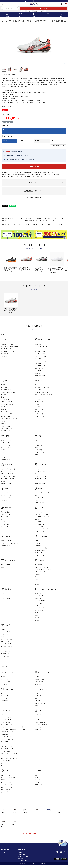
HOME (3, 218)
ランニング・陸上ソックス (7, 775)
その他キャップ (39, 785)
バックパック (38, 715)
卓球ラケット (38, 440)
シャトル (3, 450)
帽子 (36, 577)
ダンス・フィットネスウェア (41, 548)
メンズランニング (5, 715)
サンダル (3, 765)
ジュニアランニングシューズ (42, 517)
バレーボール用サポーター (42, 474)
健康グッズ (4, 567)
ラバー (36, 443)
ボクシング (4, 596)
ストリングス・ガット (6, 443)
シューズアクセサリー (40, 354)
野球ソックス (4, 780)
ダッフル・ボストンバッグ (41, 724)
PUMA (27, 224)
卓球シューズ (38, 445)
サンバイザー (38, 780)
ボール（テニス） (39, 414)
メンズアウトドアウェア (41, 565)
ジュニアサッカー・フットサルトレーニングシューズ (14, 729)
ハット (36, 777)
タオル (36, 705)
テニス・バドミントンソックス (8, 777)
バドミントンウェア (6, 447)
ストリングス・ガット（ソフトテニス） (44, 394)
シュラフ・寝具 (5, 637)
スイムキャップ (5, 519)
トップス (3, 677)
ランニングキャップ (39, 526)
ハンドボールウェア (6, 495)
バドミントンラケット (6, 440)
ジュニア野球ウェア (6, 411)
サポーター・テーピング (41, 703)
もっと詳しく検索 (43, 8)
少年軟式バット (5, 399)
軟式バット (4, 397)
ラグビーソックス (5, 789)
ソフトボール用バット (6, 402)
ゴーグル (3, 521)
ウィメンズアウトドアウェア (42, 567)
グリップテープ (38, 397)
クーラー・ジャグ (5, 632)
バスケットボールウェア (7, 471)
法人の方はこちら (5, 853)
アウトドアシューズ (40, 572)
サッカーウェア (39, 358)
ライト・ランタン (5, 653)
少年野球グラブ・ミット (7, 390)
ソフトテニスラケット (40, 390)
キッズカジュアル (5, 761)
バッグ (2, 455)
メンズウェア (38, 593)
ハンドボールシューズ (6, 493)
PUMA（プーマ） (9, 218)
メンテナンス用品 (5, 426)
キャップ (37, 615)
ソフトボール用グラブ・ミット (8, 392)
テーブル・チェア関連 (6, 639)
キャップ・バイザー (39, 409)
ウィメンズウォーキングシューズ (9, 543)
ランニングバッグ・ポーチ (41, 529)
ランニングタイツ (39, 521)
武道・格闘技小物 (5, 598)
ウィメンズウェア (39, 596)
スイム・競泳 (4, 763)
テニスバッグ (38, 404)
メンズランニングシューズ (41, 512)
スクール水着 (4, 517)
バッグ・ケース (5, 423)
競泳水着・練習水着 (6, 512)
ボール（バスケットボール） (8, 476)
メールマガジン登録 (23, 857)
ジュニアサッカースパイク (41, 346)
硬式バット (4, 394)
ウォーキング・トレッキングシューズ (10, 753)
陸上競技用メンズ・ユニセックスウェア (11, 349)
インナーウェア (39, 553)
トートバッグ (38, 717)
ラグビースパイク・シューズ (42, 493)
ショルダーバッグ (39, 720)
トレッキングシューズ (40, 574)
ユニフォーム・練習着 (6, 414)
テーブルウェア (5, 641)
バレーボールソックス (6, 785)
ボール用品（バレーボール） (42, 479)
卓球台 (36, 455)
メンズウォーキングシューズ (8, 541)
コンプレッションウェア (41, 601)
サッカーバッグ (39, 373)
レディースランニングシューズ (42, 514)
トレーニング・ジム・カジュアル (9, 758)
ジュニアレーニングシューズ (42, 351)
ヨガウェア (37, 541)
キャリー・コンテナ (6, 629)
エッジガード (38, 399)
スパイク (28, 218)
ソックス (37, 411)
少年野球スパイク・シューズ (8, 407)
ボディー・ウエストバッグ (41, 722)
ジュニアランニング (6, 720)
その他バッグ (38, 729)
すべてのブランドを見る (29, 833)
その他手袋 (4, 421)
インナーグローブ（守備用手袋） (9, 419)
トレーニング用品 (5, 565)
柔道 (2, 593)
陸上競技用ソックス (6, 354)
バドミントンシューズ (38, 11)
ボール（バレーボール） (41, 476)
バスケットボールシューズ (8, 469)
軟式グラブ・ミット (6, 387)
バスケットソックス (6, 782)
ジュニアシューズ (39, 608)
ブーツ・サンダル (39, 610)
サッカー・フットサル (19, 218)
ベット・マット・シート (6, 651)
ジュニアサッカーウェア (41, 361)
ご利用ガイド (21, 853)
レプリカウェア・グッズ (7, 474)
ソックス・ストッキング (7, 428)
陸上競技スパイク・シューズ (8, 344)
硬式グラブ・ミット (6, 385)
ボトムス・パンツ (5, 681)
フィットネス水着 (5, 514)
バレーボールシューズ (40, 469)
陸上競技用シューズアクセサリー (9, 346)
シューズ (37, 605)
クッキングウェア (5, 634)
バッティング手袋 (5, 416)
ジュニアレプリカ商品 (40, 366)
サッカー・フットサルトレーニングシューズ (12, 727)
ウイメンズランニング (6, 717)
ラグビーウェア (39, 495)
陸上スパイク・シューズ (7, 749)
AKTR (45, 11)
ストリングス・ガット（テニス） (42, 392)
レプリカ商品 (38, 363)
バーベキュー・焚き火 (6, 646)
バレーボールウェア (40, 471)
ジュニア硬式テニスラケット (42, 387)
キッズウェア (38, 598)
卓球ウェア (38, 447)
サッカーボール (39, 368)
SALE (7, 220)
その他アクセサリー (6, 356)
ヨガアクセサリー (39, 545)
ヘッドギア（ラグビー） (40, 498)
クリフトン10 (29, 11)
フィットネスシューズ (6, 746)
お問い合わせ (21, 855)
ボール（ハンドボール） (7, 498)
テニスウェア (38, 407)
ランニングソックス (39, 524)
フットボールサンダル (40, 356)
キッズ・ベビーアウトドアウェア (43, 569)
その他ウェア (4, 684)
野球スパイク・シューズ (7, 404)
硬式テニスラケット (40, 385)
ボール (36, 693)
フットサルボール (39, 371)
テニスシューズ (39, 402)
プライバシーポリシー (23, 861)
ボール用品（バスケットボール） (9, 479)
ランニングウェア (39, 519)
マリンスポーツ (5, 526)
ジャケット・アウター (6, 679)
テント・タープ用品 (6, 644)
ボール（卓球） (38, 450)
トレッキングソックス (6, 787)
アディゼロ (23, 11)
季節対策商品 (38, 696)
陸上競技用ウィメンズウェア (8, 351)
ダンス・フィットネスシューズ (42, 550)
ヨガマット (37, 543)
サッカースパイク (21, 224)
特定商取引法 (21, 859)
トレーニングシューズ (40, 349)
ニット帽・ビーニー (39, 782)
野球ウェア (4, 409)
